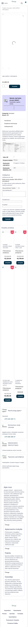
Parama (4, 613)
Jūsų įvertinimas (7, 188)
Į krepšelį (14, 86)
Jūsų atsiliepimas (7, 190)
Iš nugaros (16, 163)
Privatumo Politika (12, 623)
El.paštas (5, 204)
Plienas (16, 160)
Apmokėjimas (13, 617)
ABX (7, 115)
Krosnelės (9, 8)
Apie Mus (12, 613)
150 (15, 168)
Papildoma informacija (10, 123)
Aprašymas (7, 120)
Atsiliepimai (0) (8, 126)
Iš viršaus (22, 163)
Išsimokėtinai (17, 610)
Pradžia (4, 8)
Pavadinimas (6, 199)
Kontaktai (20, 613)
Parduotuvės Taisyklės (12, 620)
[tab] (7, 120)
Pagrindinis (7, 610)
